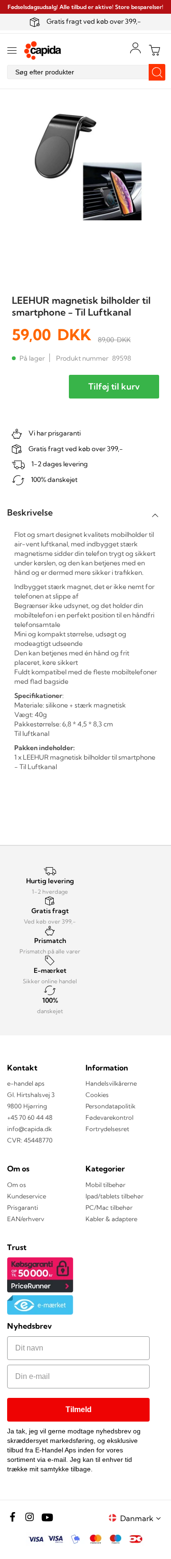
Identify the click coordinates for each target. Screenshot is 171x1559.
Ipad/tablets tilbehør (114, 1196)
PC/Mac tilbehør (109, 1207)
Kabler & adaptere (111, 1219)
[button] (142, 1518)
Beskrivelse (30, 512)
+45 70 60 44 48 (30, 1117)
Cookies (97, 1094)
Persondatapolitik (110, 1106)
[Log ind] (135, 47)
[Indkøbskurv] (154, 50)
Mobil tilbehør (105, 1184)
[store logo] (43, 50)
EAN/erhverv (25, 1219)
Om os (16, 1184)
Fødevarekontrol (109, 1117)
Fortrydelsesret (107, 1129)
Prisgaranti (22, 1207)
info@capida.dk (29, 1129)
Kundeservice (26, 1196)
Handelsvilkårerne (111, 1083)
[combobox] (85, 72)
